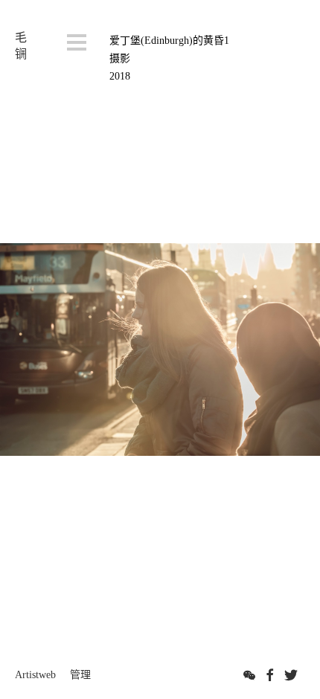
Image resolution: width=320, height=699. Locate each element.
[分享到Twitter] (291, 675)
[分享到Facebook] (270, 675)
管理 (80, 674)
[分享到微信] (249, 675)
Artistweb (35, 674)
